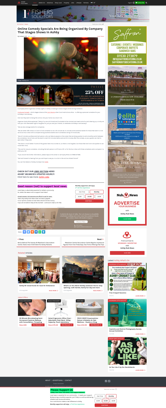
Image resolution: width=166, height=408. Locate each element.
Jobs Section (41, 171)
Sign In (130, 3)
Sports (111, 295)
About (47, 380)
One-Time (82, 192)
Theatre (111, 370)
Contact (68, 380)
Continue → (89, 201)
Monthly (96, 192)
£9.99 (99, 196)
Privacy (55, 383)
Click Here (127, 253)
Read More (53, 290)
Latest (119, 260)
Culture (111, 333)
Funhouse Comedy (23, 112)
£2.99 (79, 196)
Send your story (97, 24)
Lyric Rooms (51, 112)
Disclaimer (61, 383)
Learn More (139, 296)
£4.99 (89, 196)
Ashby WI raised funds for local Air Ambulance (37, 286)
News (35, 3)
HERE (46, 162)
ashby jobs (44, 177)
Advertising (57, 380)
